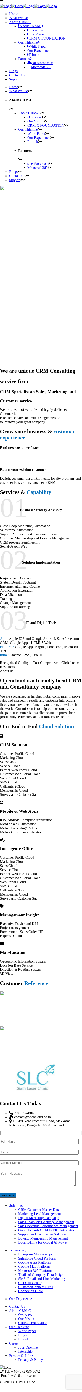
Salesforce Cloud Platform (37, 1258)
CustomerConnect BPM (35, 1287)
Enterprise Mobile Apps (35, 1254)
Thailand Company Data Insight (41, 1275)
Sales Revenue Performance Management (48, 1226)
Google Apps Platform (34, 1262)
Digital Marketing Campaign (38, 1218)
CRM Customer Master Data (39, 1210)
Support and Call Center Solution (42, 1234)
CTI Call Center (29, 1283)
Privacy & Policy (21, 1355)
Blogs (22, 1335)
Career (14, 1343)
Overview (25, 1315)
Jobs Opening (28, 1347)
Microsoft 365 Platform (35, 1270)
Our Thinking (19, 1327)
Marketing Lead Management (40, 1214)
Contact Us (17, 1306)
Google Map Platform (34, 1266)
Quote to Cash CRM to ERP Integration (47, 1230)
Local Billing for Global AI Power (43, 1242)
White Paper (27, 1331)
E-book (23, 1339)
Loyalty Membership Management (43, 1238)
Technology (17, 1250)
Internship (25, 1351)
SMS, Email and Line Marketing (42, 1279)
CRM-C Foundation (32, 1323)
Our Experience (20, 1299)
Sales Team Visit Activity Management (46, 1222)
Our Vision (26, 1319)
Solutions (16, 1205)
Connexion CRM (30, 1291)
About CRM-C (20, 1310)
